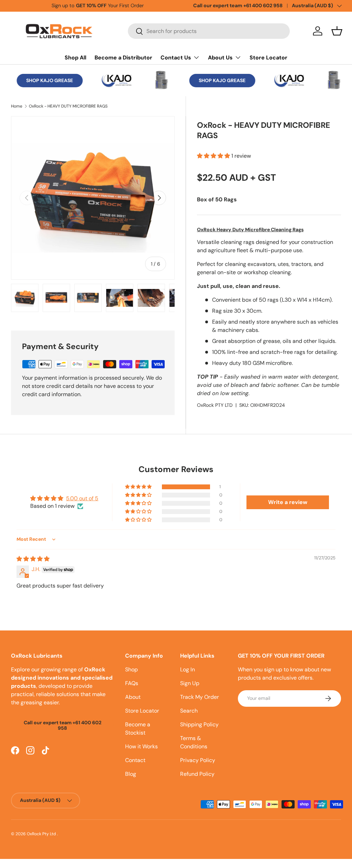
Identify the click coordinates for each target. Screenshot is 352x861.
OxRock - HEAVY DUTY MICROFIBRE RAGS (68, 106)
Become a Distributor (123, 57)
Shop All (75, 57)
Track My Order (199, 697)
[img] (33, 558)
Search (189, 710)
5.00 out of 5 (82, 498)
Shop (131, 669)
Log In (187, 669)
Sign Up (189, 683)
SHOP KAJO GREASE (46, 80)
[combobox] (209, 31)
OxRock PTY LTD (215, 405)
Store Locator (268, 57)
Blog (130, 774)
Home (16, 106)
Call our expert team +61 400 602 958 (238, 5)
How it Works (141, 746)
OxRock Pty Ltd (42, 834)
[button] (336, 30)
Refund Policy (197, 774)
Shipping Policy (199, 724)
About (133, 697)
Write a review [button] (287, 502)
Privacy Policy (197, 760)
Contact (135, 760)
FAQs (131, 683)
